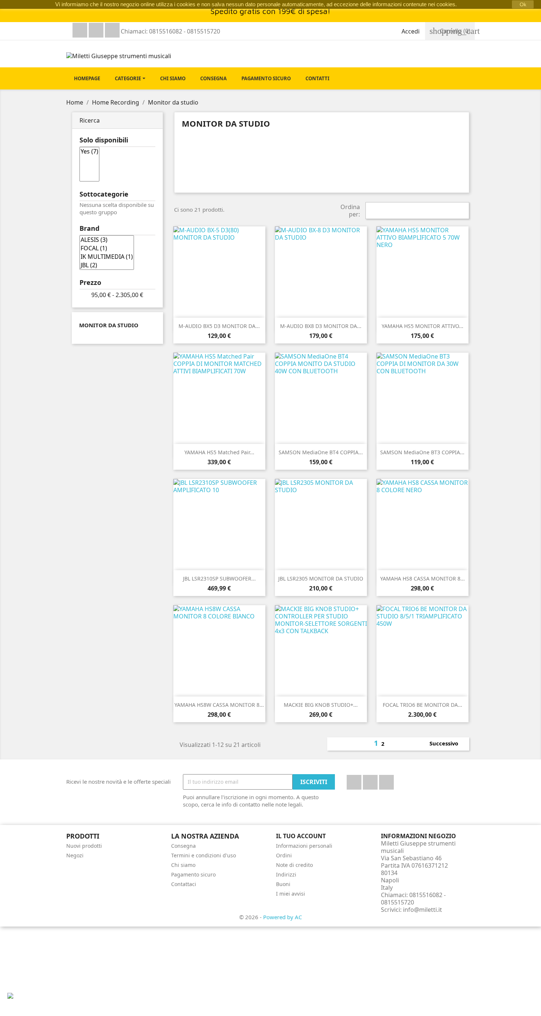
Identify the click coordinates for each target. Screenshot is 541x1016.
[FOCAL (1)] (107, 248)
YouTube (96, 30)
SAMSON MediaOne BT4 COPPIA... (321, 452)
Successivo (447, 744)
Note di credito (294, 864)
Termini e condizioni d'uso (203, 855)
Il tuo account (301, 836)
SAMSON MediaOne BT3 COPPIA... (422, 452)
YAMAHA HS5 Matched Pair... (219, 452)
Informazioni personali (304, 845)
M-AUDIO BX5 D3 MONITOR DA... (219, 325)
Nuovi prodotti (84, 845)
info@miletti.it (422, 910)
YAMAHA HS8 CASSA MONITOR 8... (422, 578)
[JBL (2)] (107, 265)
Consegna (183, 845)
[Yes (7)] (89, 151)
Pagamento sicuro (193, 874)
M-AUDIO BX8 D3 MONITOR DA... (320, 325)
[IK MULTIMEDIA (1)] (107, 257)
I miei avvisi (290, 893)
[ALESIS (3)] (107, 240)
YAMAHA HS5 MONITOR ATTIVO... (422, 325)
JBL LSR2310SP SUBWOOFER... (219, 578)
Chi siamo (183, 864)
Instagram (112, 30)
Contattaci (183, 884)
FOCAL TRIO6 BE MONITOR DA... (422, 704)
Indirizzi (286, 874)
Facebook (80, 30)
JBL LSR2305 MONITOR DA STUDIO (320, 578)
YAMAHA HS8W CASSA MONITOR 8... (219, 704)
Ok (523, 4)
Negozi (75, 855)
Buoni (283, 884)
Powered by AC (282, 917)
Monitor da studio (108, 325)
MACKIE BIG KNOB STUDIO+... (321, 704)
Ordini (284, 855)
